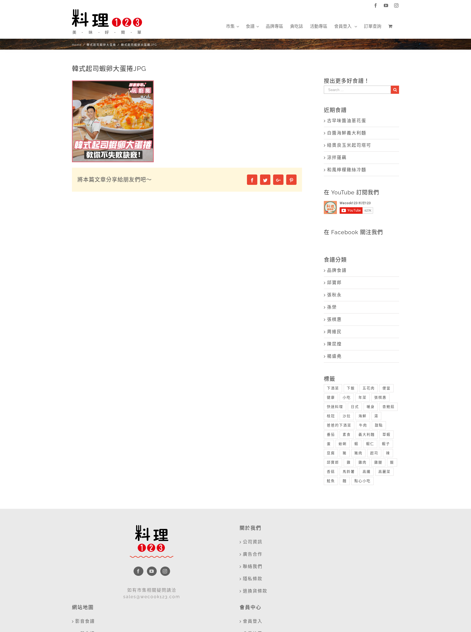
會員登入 (252, 621)
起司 (374, 453)
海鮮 (362, 416)
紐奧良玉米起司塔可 (349, 145)
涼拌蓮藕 (337, 157)
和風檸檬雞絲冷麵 (346, 169)
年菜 (362, 397)
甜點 (379, 425)
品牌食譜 (337, 270)
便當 (386, 388)
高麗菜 (384, 472)
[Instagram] (165, 571)
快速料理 (335, 407)
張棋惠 (334, 319)
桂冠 (331, 416)
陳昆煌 (334, 344)
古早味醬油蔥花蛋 (346, 120)
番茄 (331, 434)
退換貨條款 (255, 591)
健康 (331, 397)
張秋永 (334, 294)
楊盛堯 (334, 356)
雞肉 (362, 462)
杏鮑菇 (388, 407)
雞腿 (378, 462)
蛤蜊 (343, 444)
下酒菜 (333, 388)
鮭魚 (331, 481)
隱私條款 (252, 578)
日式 (355, 407)
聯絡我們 (252, 566)
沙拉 (347, 416)
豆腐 (331, 453)
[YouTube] (152, 571)
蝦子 (386, 444)
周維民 (334, 331)
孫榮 (332, 307)
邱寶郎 (334, 282)
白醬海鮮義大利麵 (346, 133)
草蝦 (386, 434)
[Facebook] (138, 571)
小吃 (347, 397)
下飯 (351, 388)
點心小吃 (362, 481)
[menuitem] (232, 26)
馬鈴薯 (349, 472)
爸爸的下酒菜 (339, 425)
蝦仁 (370, 444)
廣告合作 (252, 554)
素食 (347, 434)
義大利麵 (366, 434)
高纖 (367, 472)
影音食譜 (85, 621)
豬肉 (358, 453)
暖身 (371, 407)
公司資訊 (252, 541)
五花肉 (369, 388)
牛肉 (363, 425)
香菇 (331, 472)
